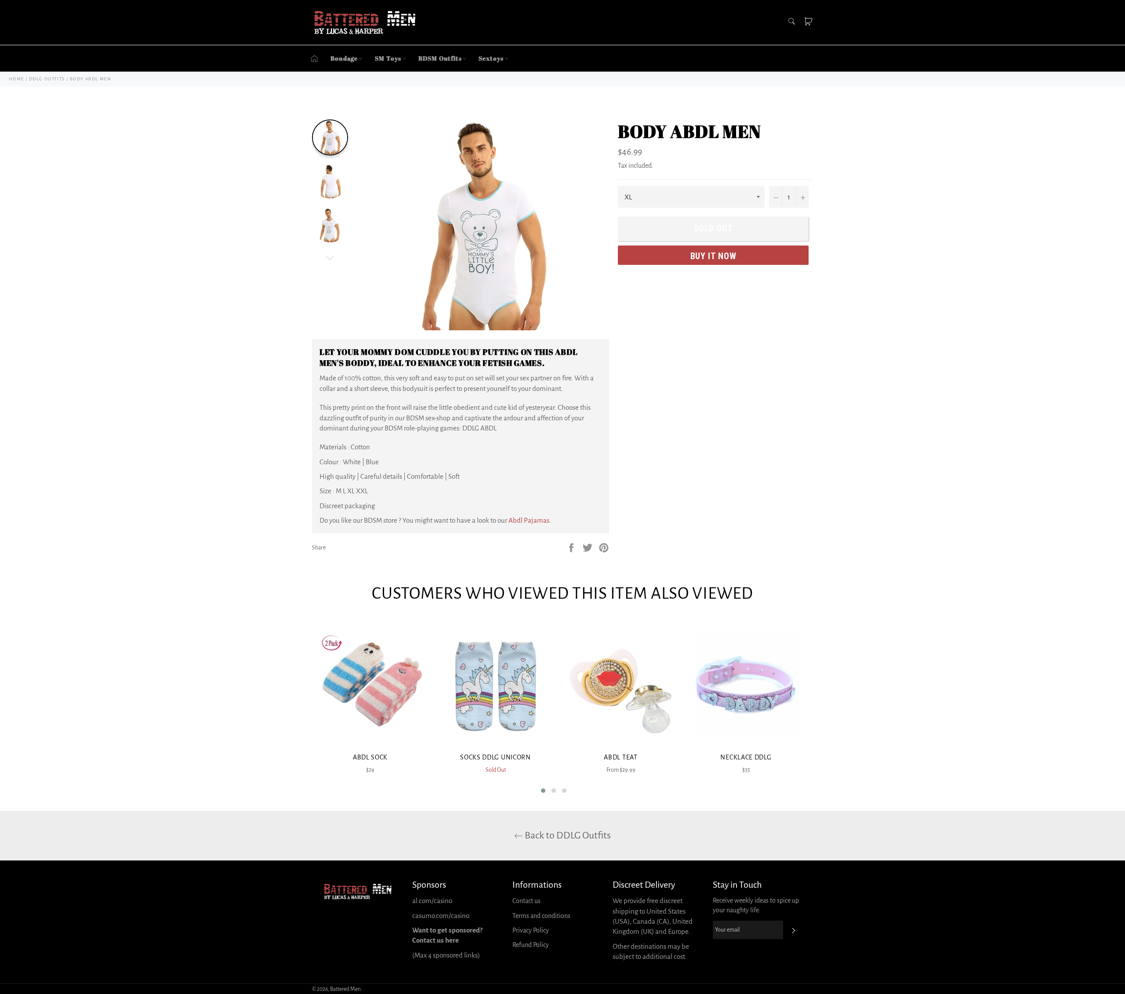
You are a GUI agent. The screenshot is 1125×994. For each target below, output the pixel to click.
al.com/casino (432, 900)
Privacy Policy (530, 930)
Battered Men (345, 989)
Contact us (526, 900)
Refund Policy (530, 944)
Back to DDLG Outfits (567, 835)
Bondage (344, 58)
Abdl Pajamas (528, 520)
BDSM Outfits (440, 58)
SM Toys (388, 58)
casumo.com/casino (440, 915)
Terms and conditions (541, 915)
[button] (543, 790)
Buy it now (713, 256)
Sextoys (491, 58)
